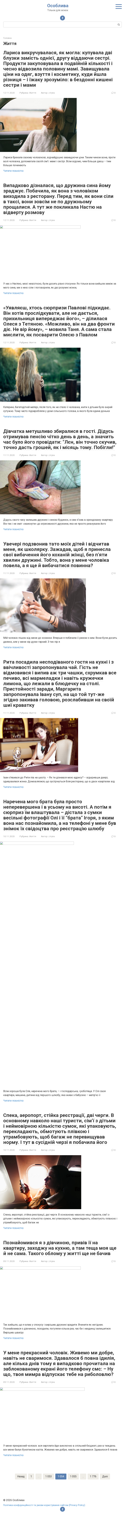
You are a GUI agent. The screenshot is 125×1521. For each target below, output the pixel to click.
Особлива (57, 5)
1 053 (48, 1476)
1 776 (93, 1476)
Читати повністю (13, 170)
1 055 (73, 1476)
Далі (105, 1476)
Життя (32, 92)
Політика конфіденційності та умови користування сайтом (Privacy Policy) (44, 1505)
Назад (21, 1476)
